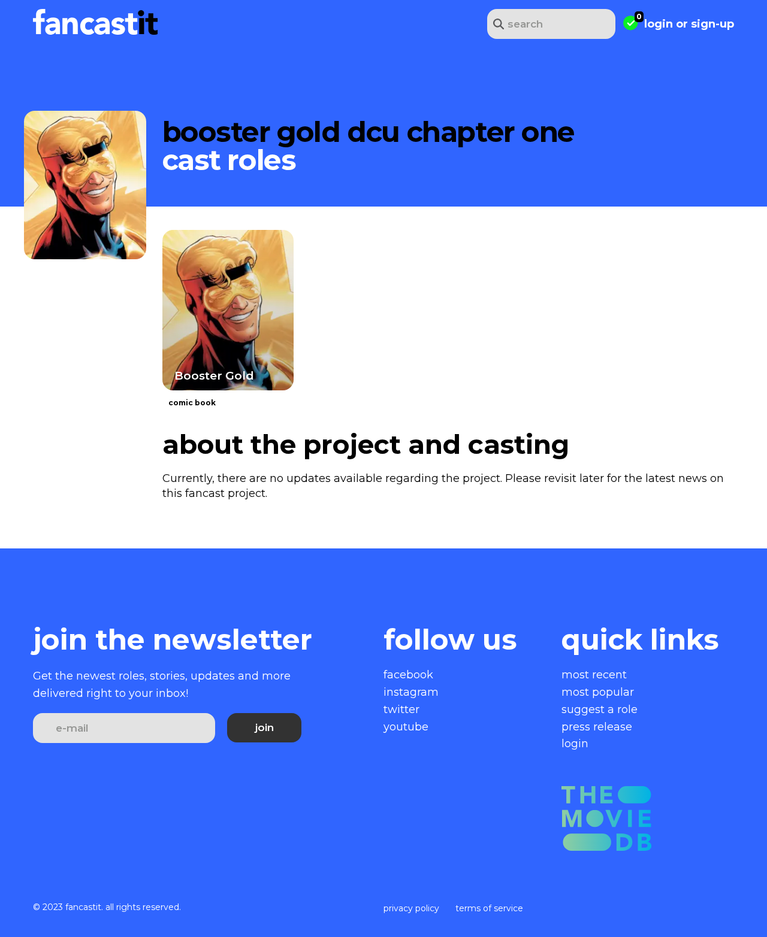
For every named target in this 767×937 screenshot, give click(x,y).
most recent (594, 674)
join (264, 727)
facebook (408, 674)
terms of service (489, 908)
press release (596, 726)
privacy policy (411, 908)
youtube (406, 726)
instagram (411, 692)
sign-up (712, 24)
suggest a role (599, 709)
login (658, 24)
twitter (401, 709)
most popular (597, 692)
